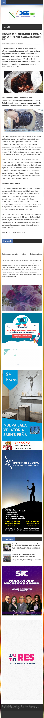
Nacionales (20, 43)
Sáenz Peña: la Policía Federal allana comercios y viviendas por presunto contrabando (23, 556)
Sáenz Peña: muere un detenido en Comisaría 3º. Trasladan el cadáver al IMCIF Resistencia (26, 544)
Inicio (24, 254)
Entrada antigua (36, 254)
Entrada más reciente (10, 254)
